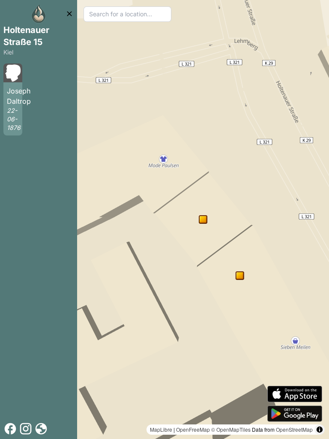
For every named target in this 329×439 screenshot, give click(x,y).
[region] (203, 219)
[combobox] (127, 14)
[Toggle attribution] (319, 429)
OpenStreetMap (294, 429)
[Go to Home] (38, 13)
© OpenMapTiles (231, 429)
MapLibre (161, 429)
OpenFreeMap (193, 429)
